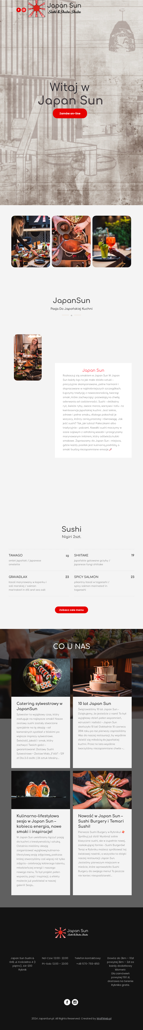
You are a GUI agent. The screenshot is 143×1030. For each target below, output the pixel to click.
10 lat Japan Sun (94, 704)
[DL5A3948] (71, 241)
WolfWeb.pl (104, 1018)
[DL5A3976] (28, 357)
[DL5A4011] (30, 241)
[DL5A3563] (111, 241)
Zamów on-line (69, 113)
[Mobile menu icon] (11, 10)
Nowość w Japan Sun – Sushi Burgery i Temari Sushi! (101, 821)
